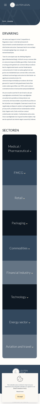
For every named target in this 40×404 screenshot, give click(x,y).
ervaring (10, 21)
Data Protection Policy (20, 388)
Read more (20, 391)
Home (4, 21)
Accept (20, 396)
